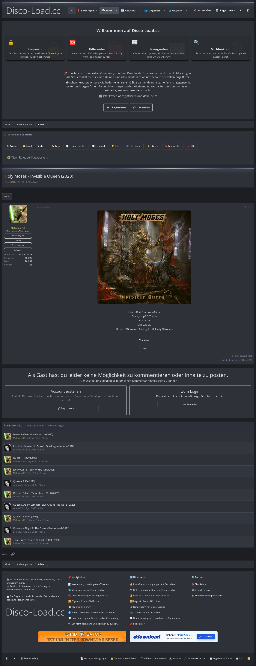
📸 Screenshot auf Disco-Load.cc (147, 612)
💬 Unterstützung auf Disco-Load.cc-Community (93, 618)
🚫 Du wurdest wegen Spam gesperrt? (88, 595)
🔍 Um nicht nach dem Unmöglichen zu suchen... (93, 623)
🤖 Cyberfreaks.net (202, 590)
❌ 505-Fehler (137, 623)
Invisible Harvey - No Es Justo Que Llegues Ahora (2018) (43, 446)
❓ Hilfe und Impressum (153, 658)
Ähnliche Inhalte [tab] (13, 425)
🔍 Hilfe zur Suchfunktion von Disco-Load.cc (152, 590)
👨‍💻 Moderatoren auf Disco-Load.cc (86, 590)
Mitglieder (154, 10)
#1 (250, 206)
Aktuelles (130, 10)
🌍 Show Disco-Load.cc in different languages (92, 612)
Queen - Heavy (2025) (25, 457)
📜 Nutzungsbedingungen (93, 658)
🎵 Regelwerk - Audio (195, 658)
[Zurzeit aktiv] (18, 222)
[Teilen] (245, 207)
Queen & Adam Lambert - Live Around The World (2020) (44, 504)
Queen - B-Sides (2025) (25, 516)
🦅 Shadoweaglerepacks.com (207, 595)
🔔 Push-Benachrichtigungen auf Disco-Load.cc (154, 584)
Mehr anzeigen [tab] (56, 425)
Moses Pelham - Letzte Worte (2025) (33, 434)
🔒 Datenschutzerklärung (124, 658)
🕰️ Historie (175, 658)
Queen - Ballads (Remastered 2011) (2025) (36, 493)
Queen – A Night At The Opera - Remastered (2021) (41, 528)
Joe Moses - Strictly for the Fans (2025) (34, 469)
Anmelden (192, 404)
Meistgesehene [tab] (35, 425)
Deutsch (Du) (31, 658)
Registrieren (67, 408)
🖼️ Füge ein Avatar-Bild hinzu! (83, 601)
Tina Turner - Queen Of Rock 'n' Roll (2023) (36, 540)
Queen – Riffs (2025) (24, 481)
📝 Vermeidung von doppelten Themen (88, 584)
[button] (87, 10)
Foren (109, 10)
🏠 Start (240, 658)
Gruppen (177, 10)
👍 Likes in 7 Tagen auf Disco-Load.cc (149, 595)
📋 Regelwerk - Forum (221, 658)
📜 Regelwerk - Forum (79, 606)
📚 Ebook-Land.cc (201, 584)
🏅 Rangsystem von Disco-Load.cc (147, 606)
